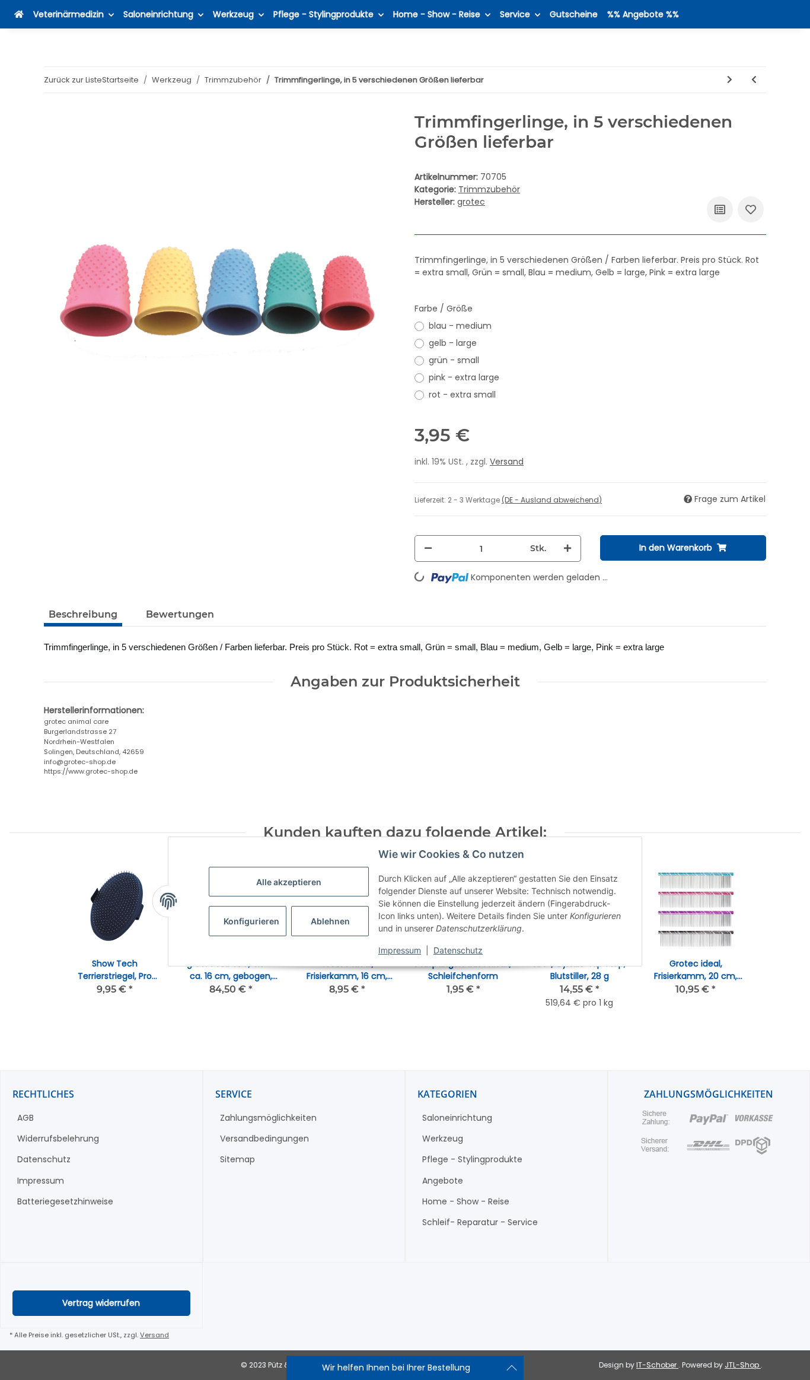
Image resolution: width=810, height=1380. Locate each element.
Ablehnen (330, 921)
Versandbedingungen (264, 1138)
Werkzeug (442, 1138)
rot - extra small (462, 394)
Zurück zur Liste (73, 79)
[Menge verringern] (428, 548)
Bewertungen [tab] (180, 614)
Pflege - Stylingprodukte (472, 1159)
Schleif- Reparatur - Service (480, 1222)
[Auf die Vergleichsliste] (720, 209)
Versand (507, 462)
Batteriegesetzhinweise (65, 1201)
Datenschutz (458, 950)
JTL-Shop (743, 1365)
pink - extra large (464, 377)
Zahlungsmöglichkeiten (268, 1118)
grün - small (454, 360)
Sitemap (237, 1159)
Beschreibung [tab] (83, 614)
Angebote (442, 1181)
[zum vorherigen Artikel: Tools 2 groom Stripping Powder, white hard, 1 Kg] (754, 80)
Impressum (399, 950)
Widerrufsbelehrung (58, 1138)
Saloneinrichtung (457, 1118)
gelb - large (453, 343)
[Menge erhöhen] (567, 548)
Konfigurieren (251, 921)
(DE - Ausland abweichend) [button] (552, 500)
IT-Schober (657, 1365)
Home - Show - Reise (465, 1201)
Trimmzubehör (489, 189)
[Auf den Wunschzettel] (751, 209)
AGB (25, 1118)
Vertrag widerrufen (101, 1303)
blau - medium (460, 326)
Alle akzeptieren (288, 881)
